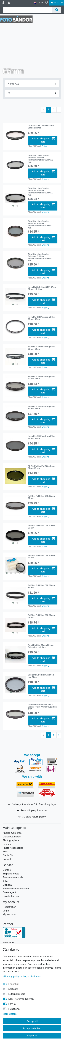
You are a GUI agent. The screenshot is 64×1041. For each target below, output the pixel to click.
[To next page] (58, 110)
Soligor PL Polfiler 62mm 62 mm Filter (41, 676)
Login (6, 910)
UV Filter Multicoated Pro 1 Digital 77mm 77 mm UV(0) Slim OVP (42, 707)
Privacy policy (12, 976)
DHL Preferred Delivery (21, 998)
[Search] (56, 10)
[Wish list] (46, 3)
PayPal (12, 1003)
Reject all (32, 1035)
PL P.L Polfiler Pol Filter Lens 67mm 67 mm (41, 467)
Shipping (45, 146)
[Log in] (3, 3)
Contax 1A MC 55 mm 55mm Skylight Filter (41, 127)
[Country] (35, 3)
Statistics (13, 988)
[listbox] (15, 198)
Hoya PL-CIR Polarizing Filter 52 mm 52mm (41, 318)
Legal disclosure (32, 976)
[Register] (10, 3)
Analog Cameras (12, 832)
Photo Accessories (13, 847)
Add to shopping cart (41, 140)
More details (10, 1013)
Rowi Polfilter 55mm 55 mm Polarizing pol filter (41, 646)
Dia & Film (8, 855)
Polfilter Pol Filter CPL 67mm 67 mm (41, 497)
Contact (7, 869)
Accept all (32, 1021)
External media (16, 993)
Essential (13, 983)
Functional (14, 1008)
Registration (9, 906)
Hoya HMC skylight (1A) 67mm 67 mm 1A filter (42, 288)
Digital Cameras (12, 836)
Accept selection (32, 1028)
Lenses (7, 844)
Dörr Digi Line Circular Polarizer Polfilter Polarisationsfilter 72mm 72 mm (40, 158)
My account (9, 914)
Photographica (11, 840)
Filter (5, 851)
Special (7, 859)
